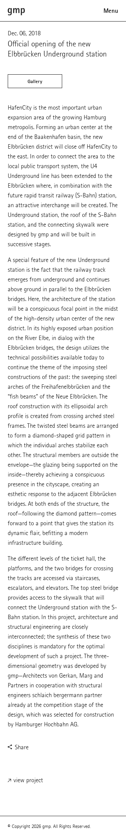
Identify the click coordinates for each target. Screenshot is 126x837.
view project (27, 780)
